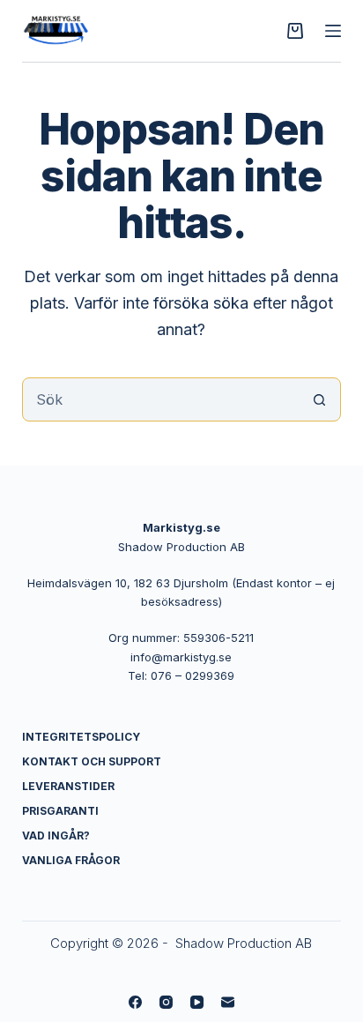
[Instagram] (166, 1002)
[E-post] (227, 1002)
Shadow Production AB (243, 943)
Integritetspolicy (81, 736)
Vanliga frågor (71, 860)
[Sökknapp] (319, 399)
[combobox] (161, 399)
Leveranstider (68, 786)
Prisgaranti (60, 810)
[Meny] (333, 31)
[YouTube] (197, 1002)
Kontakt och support (91, 761)
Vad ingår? (56, 835)
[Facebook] (135, 1002)
